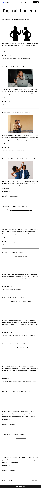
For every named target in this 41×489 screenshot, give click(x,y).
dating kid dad (7, 381)
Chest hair (6, 335)
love (6, 244)
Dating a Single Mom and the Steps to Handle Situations (16, 112)
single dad (34, 381)
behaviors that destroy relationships (16, 58)
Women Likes (32, 335)
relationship (28, 58)
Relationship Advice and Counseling (13, 148)
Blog (22, 2)
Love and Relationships (11, 56)
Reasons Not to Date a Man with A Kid (21, 381)
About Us (27, 2)
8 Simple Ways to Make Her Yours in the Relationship (15, 206)
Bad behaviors (7, 58)
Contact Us (36, 2)
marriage (24, 58)
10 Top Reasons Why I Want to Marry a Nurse (13, 434)
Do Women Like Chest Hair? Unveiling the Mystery (14, 297)
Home (19, 2)
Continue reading (6, 51)
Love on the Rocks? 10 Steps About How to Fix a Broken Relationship (19, 158)
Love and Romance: (11, 102)
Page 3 (11, 480)
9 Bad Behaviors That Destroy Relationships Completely (16, 19)
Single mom (22, 150)
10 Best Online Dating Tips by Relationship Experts (14, 66)
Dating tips (14, 150)
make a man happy (10, 289)
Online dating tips (8, 104)
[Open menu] (24, 2)
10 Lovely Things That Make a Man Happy (12, 252)
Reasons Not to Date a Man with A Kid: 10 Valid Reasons (16, 343)
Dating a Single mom (8, 150)
